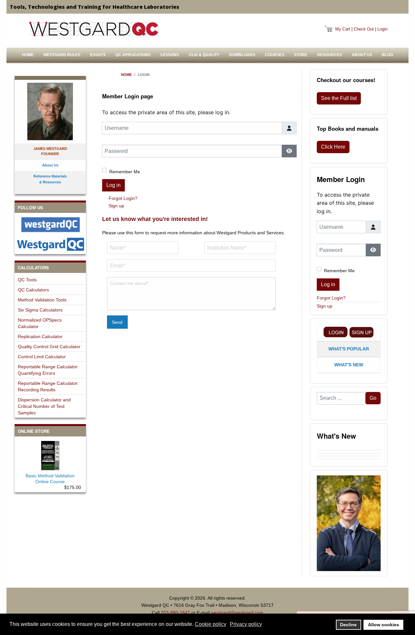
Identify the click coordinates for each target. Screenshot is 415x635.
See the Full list (339, 98)
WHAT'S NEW (348, 364)
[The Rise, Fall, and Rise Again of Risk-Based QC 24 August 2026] (349, 451)
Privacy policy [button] (246, 624)
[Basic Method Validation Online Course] (50, 454)
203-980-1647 (175, 612)
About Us (362, 55)
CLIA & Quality (204, 55)
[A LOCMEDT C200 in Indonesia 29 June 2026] (349, 460)
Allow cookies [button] (383, 624)
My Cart (342, 29)
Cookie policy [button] (210, 624)
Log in (113, 185)
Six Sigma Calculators (40, 309)
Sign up (116, 205)
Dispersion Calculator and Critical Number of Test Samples (44, 406)
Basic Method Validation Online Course (50, 478)
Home (28, 55)
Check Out (364, 29)
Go (373, 398)
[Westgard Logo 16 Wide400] (94, 28)
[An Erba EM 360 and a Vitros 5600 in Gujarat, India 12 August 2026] (349, 454)
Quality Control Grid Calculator (49, 346)
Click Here (333, 147)
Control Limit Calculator (42, 356)
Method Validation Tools (42, 299)
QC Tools (27, 279)
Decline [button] (348, 624)
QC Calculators (33, 289)
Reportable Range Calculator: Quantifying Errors (48, 370)
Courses (274, 55)
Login (382, 29)
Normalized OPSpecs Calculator (40, 323)
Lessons (169, 55)
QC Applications (133, 55)
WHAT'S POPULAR (348, 348)
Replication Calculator (40, 336)
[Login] (335, 332)
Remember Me (124, 171)
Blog (387, 55)
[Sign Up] (361, 332)
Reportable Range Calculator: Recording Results (48, 386)
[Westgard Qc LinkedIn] (50, 244)
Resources (329, 55)
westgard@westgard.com (237, 612)
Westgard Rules (61, 55)
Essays (98, 55)
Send (117, 322)
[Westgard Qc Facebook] (50, 225)
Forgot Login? (123, 198)
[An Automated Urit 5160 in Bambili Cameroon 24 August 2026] (349, 448)
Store (300, 55)
